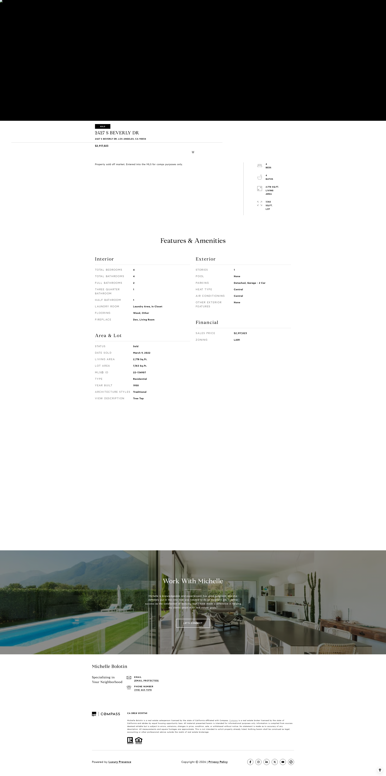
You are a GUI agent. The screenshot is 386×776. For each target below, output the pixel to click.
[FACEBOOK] (250, 762)
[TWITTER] (275, 762)
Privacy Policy (218, 762)
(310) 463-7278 (143, 690)
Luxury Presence (120, 762)
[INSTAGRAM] (258, 762)
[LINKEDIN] (267, 762)
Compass (233, 720)
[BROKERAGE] (291, 762)
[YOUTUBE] (283, 762)
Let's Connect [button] (193, 623)
